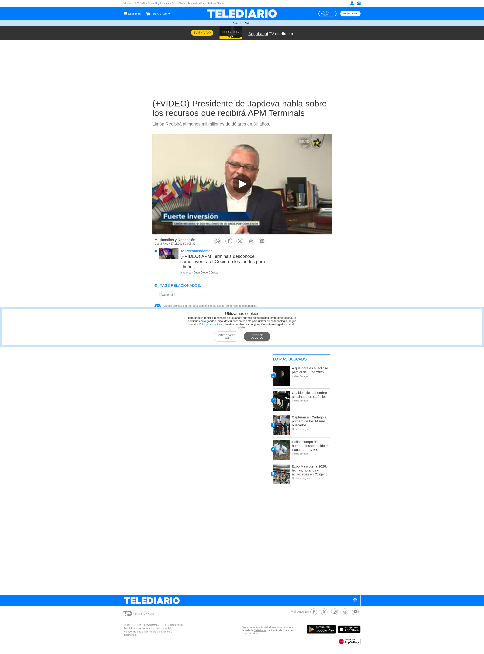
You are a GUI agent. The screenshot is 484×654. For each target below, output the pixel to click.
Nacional (242, 23)
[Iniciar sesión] (352, 3)
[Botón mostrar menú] (132, 13)
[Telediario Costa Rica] (242, 13)
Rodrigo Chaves (216, 3)
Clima (181, 3)
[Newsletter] (359, 4)
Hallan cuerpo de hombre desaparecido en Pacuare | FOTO (311, 446)
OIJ (174, 3)
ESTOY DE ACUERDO (257, 336)
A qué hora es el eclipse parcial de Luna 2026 (310, 370)
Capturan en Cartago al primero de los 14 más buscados (309, 421)
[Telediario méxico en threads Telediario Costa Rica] (345, 612)
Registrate (350, 13)
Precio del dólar (196, 3)
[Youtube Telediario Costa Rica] (355, 612)
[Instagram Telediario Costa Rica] (334, 612)
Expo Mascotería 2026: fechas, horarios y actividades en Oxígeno (309, 470)
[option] (242, 184)
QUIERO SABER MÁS (227, 336)
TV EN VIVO (326, 13)
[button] (217, 241)
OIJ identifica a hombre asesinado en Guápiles (309, 395)
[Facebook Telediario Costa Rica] (313, 612)
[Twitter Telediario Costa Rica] (324, 612)
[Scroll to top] (355, 600)
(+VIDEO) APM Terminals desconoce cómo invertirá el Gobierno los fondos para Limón (222, 261)
